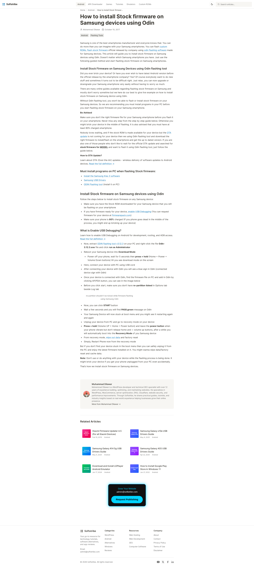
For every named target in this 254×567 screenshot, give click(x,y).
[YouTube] (158, 562)
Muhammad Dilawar (91, 29)
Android (81, 4)
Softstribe (90, 531)
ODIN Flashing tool (93, 184)
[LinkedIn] (172, 562)
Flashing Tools (97, 35)
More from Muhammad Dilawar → (106, 404)
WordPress (109, 535)
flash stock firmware (97, 50)
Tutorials (119, 4)
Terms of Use (159, 546)
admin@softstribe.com (90, 552)
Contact (157, 539)
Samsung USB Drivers (95, 180)
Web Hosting (134, 535)
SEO (131, 543)
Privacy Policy (160, 543)
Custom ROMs (145, 4)
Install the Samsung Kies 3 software (102, 176)
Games (109, 4)
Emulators (131, 4)
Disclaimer (158, 550)
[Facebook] (167, 562)
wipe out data (113, 337)
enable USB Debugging (139, 211)
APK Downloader (95, 4)
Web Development (137, 539)
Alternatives (110, 543)
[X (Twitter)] (163, 562)
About (156, 535)
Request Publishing (127, 499)
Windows (108, 546)
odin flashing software (155, 50)
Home (82, 10)
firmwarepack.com (121, 215)
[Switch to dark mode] (212, 4)
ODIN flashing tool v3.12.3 (110, 243)
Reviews (108, 550)
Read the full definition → (101, 163)
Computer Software (137, 546)
